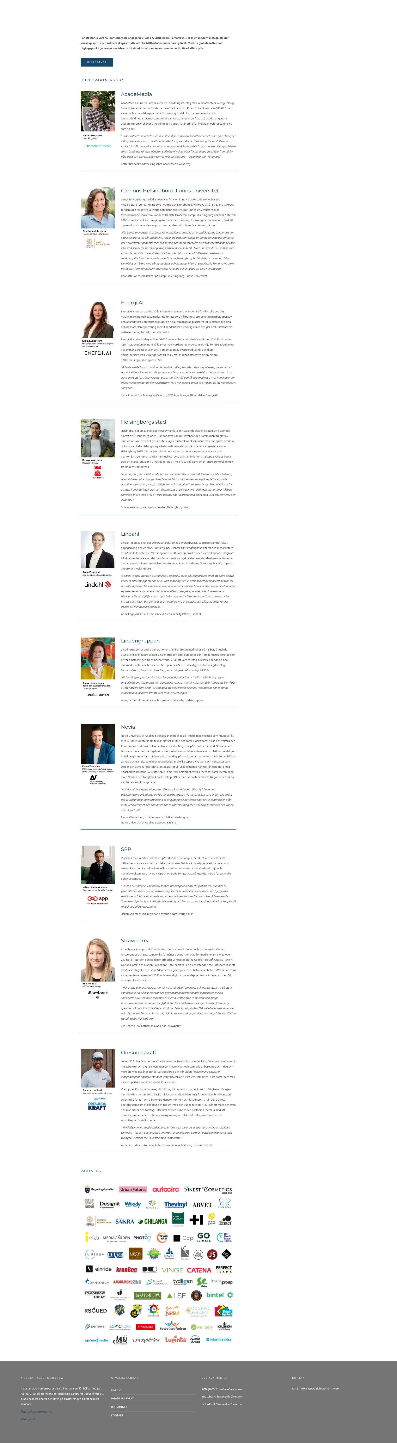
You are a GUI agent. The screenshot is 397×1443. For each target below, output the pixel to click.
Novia (128, 727)
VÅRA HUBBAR (264, 10)
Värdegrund (28, 1419)
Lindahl (130, 534)
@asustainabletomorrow (229, 1389)
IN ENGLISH (364, 10)
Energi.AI (132, 303)
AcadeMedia (136, 94)
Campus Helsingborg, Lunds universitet (170, 191)
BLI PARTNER (241, 10)
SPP (126, 849)
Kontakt (384, 10)
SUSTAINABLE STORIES (321, 10)
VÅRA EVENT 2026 (215, 10)
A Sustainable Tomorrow (228, 1396)
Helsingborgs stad (143, 422)
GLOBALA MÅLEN (290, 10)
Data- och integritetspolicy (36, 1411)
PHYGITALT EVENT (122, 1398)
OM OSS (192, 10)
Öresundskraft (139, 1053)
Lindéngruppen (140, 641)
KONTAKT (117, 1415)
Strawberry (134, 941)
